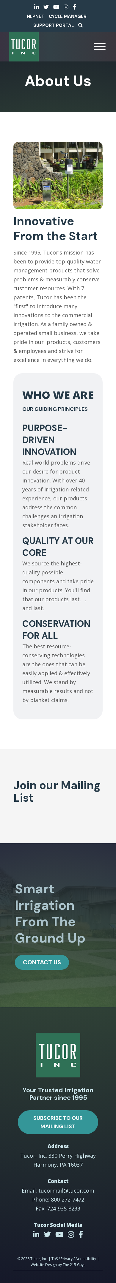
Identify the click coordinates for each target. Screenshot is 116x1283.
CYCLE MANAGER (68, 16)
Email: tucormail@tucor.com (58, 1190)
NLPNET (35, 16)
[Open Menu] (99, 46)
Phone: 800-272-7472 (58, 1199)
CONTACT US (42, 962)
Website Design (44, 1264)
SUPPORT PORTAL (53, 25)
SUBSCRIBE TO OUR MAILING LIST (58, 1122)
